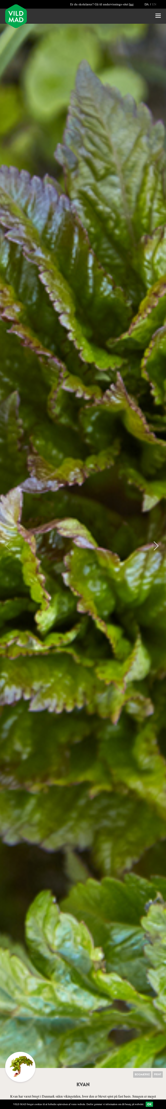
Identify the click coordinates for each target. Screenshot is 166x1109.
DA (147, 4)
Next (154, 545)
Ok (149, 1104)
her (131, 4)
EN (154, 4)
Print (157, 1074)
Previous (9, 545)
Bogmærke (142, 1074)
